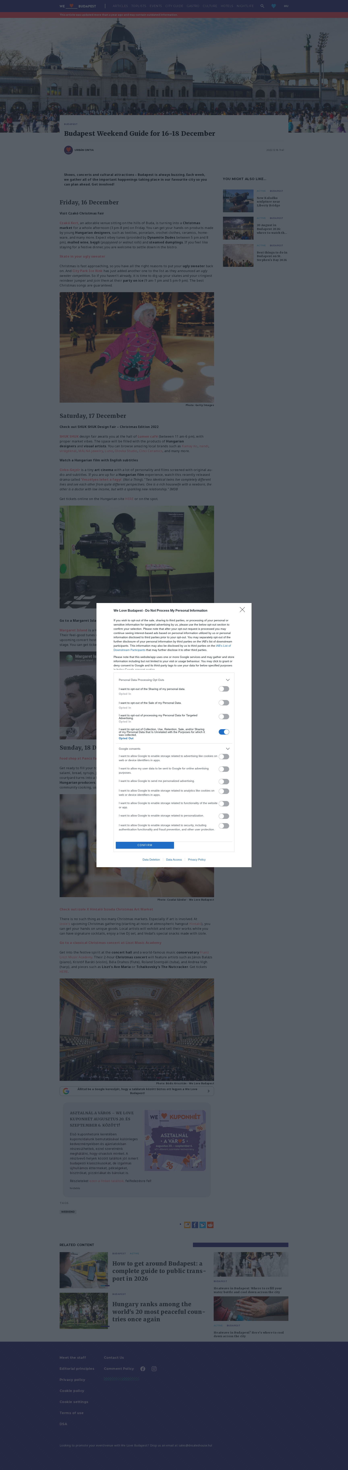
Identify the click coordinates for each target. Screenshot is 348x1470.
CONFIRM (145, 845)
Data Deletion (151, 859)
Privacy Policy (197, 859)
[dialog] (174, 735)
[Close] (244, 611)
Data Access (174, 859)
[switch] (224, 689)
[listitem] (174, 680)
